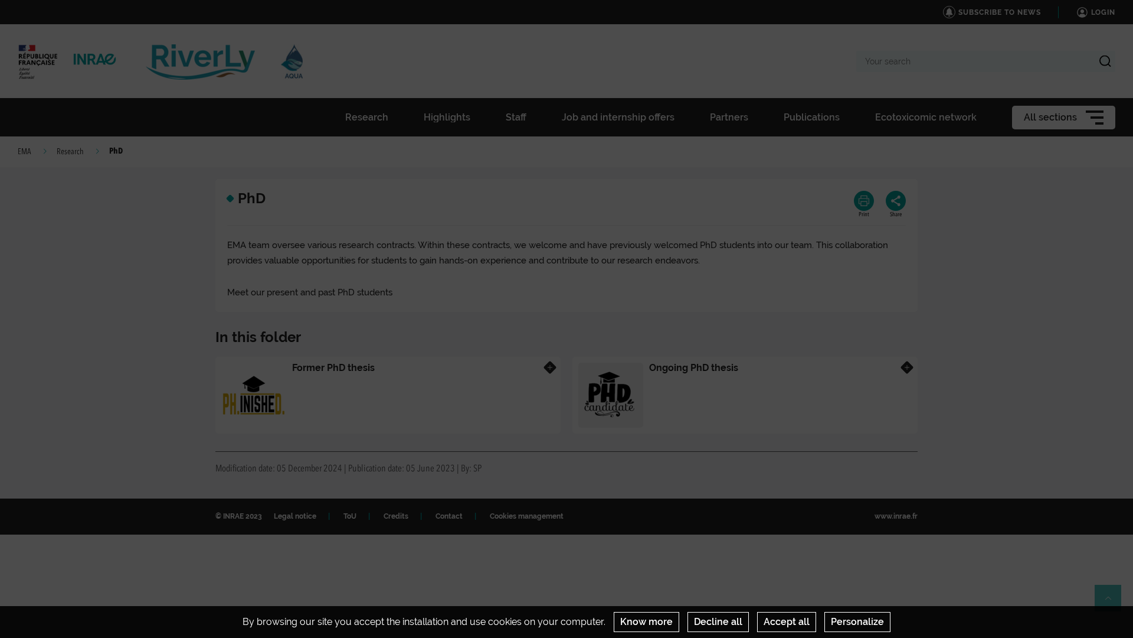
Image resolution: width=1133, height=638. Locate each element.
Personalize (857, 621)
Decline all (718, 621)
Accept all (787, 621)
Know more (646, 621)
